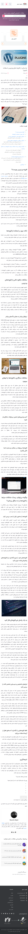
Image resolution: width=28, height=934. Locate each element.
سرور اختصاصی (10, 902)
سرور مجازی (11, 898)
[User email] (11, 832)
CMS (22, 178)
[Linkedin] (13, 832)
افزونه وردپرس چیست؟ (19, 132)
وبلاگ (24, 73)
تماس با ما (11, 909)
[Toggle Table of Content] (26, 130)
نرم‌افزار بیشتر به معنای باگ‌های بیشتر (14, 138)
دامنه (12, 893)
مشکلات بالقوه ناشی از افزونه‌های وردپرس (16, 136)
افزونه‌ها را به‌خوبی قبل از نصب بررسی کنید (13, 150)
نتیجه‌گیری (22, 165)
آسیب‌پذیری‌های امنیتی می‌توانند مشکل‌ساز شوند (12, 142)
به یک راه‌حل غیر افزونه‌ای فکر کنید (17, 157)
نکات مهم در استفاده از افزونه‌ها (18, 134)
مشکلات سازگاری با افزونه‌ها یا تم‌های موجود (15, 140)
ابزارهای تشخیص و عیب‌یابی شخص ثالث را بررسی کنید (11, 158)
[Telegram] (15, 832)
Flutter (3, 823)
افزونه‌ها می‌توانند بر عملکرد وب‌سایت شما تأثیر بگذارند (11, 144)
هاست (12, 895)
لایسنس (11, 905)
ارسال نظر (23, 797)
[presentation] (2, 43)
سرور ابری (11, 900)
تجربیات (24, 828)
